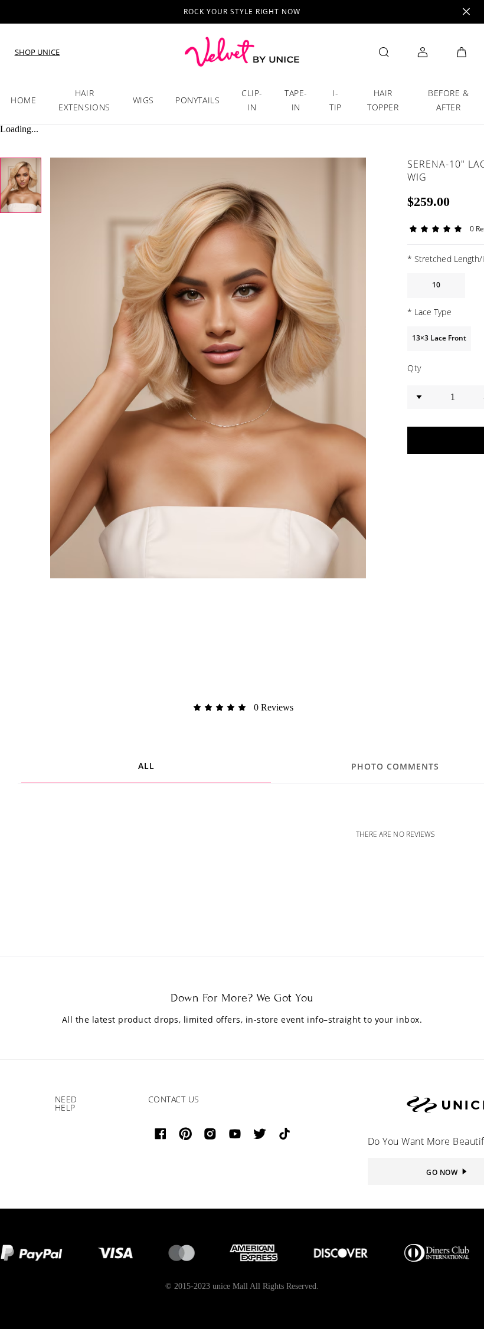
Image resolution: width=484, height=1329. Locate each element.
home (23, 100)
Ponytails (197, 100)
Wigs (143, 100)
